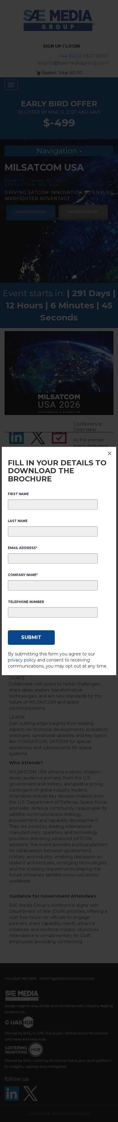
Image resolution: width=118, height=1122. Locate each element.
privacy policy (22, 660)
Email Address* (22, 548)
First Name (18, 494)
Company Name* (23, 575)
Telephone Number (26, 602)
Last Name (18, 521)
